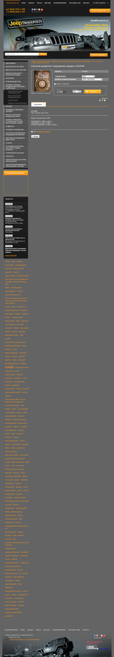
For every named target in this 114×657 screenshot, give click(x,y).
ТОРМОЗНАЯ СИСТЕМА (15, 153)
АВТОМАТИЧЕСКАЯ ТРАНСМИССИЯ (15, 92)
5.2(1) (14, 539)
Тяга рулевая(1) (9, 479)
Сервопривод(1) (9, 483)
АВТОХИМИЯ (10, 63)
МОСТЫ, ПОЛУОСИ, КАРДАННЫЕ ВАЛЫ (13, 115)
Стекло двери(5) (24, 327)
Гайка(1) (20, 584)
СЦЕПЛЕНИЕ (13, 100)
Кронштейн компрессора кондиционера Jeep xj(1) (16, 527)
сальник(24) (24, 426)
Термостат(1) (24, 479)
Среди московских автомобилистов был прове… (14, 222)
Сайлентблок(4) (9, 522)
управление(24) (9, 615)
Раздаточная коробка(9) (11, 573)
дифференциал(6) (22, 594)
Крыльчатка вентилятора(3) (12, 552)
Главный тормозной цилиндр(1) (13, 612)
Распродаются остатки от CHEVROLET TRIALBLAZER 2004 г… (15, 211)
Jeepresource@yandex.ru (17, 639)
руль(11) (24, 378)
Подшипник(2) (24, 552)
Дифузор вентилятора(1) (11, 352)
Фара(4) (7, 511)
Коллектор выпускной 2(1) (12, 562)
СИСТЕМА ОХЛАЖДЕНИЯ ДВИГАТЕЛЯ (15, 139)
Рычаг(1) (7, 601)
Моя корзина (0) (100, 11)
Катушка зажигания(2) (18, 268)
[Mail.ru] (37, 9)
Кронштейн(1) (23, 310)
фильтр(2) (21, 601)
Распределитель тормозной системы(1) (15, 342)
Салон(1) (24, 412)
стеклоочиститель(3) (10, 548)
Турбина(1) (18, 483)
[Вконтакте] (32, 9)
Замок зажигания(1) (23, 408)
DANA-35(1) (16, 504)
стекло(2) (14, 349)
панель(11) (20, 515)
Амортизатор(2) (9, 313)
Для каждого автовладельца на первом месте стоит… (15, 241)
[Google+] (42, 9)
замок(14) (19, 490)
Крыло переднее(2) (10, 412)
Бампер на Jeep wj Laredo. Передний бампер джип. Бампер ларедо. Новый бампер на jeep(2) (16, 282)
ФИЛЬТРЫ (9, 156)
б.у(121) (9, 367)
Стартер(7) (8, 395)
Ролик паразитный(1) (21, 508)
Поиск (24, 3)
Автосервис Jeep (74, 3)
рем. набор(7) (25, 501)
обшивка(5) (21, 605)
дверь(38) (7, 555)
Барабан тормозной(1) (11, 584)
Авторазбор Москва (12, 3)
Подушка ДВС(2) (9, 265)
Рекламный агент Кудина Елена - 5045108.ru (94, 642)
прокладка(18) (20, 465)
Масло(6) (7, 465)
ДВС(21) (27, 462)
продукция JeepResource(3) (12, 405)
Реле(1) (13, 306)
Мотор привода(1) (10, 388)
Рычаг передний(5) (10, 494)
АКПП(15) (7, 408)
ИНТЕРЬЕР (10, 78)
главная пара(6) (24, 562)
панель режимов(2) (10, 275)
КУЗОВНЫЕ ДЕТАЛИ (13, 81)
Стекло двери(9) (24, 455)
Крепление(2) (20, 433)
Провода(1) (16, 472)
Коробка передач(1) (18, 598)
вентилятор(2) (22, 352)
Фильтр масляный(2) (10, 569)
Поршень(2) (8, 419)
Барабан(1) (8, 535)
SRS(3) (13, 261)
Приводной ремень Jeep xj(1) (12, 294)
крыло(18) (25, 490)
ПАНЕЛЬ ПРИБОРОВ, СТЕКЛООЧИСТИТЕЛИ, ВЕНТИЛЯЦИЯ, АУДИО (14, 121)
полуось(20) (8, 268)
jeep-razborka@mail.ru (33, 639)
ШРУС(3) (7, 447)
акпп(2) (22, 405)
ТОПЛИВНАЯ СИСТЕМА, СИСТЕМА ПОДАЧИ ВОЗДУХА (15, 148)
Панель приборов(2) (10, 515)
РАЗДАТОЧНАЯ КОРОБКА (17, 103)
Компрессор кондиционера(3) (13, 345)
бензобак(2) (14, 559)
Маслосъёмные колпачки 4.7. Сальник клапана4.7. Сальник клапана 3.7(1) (15, 400)
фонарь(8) (7, 385)
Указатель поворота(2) (11, 451)
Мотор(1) (17, 371)
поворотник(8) (24, 555)
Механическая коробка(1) (11, 335)
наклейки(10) (8, 426)
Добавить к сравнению (62, 83)
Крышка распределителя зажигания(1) (15, 458)
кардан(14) (13, 594)
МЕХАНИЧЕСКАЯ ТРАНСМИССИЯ (14, 96)
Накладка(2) (8, 539)
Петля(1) (18, 320)
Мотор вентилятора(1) (11, 430)
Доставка (48, 3)
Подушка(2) (14, 601)
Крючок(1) (14, 408)
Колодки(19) (25, 444)
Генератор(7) (8, 472)
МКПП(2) (7, 287)
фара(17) (24, 345)
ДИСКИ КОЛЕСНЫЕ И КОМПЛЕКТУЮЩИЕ (14, 74)
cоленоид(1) (20, 291)
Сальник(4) (17, 313)
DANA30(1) (21, 430)
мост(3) (13, 433)
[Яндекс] (39, 9)
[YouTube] (35, 9)
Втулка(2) (17, 580)
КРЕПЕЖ (9, 106)
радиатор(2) (19, 494)
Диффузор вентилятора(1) (12, 310)
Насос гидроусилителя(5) (11, 455)
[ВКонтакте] (102, 100)
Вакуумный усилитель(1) (21, 367)
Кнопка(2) (7, 356)
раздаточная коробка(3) (23, 275)
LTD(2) (21, 335)
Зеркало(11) (8, 381)
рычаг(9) (23, 472)
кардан (47, 131)
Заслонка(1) (20, 374)
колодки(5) (25, 573)
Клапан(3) (7, 338)
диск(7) (13, 465)
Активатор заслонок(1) (16, 511)
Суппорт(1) (20, 569)
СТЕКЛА (9, 143)
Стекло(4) (7, 261)
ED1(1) (20, 518)
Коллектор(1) (24, 320)
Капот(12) (7, 444)
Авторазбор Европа (60, 3)
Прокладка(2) (20, 324)
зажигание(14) (15, 385)
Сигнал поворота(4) (10, 324)
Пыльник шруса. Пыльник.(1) (12, 566)
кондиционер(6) (21, 306)
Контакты (86, 3)
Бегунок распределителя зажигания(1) (15, 469)
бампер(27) (25, 476)
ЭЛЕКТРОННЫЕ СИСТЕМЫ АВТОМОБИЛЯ (16, 160)
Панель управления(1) (10, 605)
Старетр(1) (18, 388)
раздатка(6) (19, 261)
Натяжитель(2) (8, 587)
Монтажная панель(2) (16, 287)
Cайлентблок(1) (9, 371)
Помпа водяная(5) (9, 320)
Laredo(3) (7, 462)
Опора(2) (7, 559)
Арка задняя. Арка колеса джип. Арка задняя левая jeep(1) (16, 544)
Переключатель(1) (22, 423)
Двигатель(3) (8, 576)
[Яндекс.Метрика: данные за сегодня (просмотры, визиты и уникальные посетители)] (103, 649)
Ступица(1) (14, 356)
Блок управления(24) (20, 265)
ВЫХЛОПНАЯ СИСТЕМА (15, 66)
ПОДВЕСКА (10, 126)
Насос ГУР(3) (8, 272)
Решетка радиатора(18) (19, 381)
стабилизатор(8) (9, 580)
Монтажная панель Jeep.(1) (12, 363)
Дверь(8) (14, 359)
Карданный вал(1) (9, 508)
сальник (40, 131)
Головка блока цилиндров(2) (12, 476)
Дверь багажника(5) (10, 291)
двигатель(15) (21, 359)
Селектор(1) (24, 392)
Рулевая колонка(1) (10, 374)
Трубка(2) (15, 327)
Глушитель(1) (17, 378)
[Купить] (92, 92)
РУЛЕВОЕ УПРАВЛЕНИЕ (15, 130)
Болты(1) (7, 433)
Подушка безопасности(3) (19, 419)
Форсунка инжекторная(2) (11, 608)
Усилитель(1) (22, 331)
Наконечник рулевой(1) (18, 462)
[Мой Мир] (107, 100)
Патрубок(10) (8, 327)
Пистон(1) (7, 306)
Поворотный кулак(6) (10, 423)
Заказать (31, 3)
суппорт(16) (16, 426)
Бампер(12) (21, 535)
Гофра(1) (7, 331)
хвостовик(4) (8, 598)
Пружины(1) (20, 531)
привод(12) (8, 349)
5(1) (20, 573)
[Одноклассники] (105, 100)
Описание (38, 104)
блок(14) (17, 479)
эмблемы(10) (21, 415)
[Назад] (35, 136)
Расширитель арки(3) (17, 317)
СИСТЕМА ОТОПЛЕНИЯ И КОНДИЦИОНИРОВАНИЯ (15, 134)
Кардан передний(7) (10, 490)
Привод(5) (7, 359)
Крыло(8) (15, 272)
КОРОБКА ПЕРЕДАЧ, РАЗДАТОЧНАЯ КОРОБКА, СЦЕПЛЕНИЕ (15, 86)
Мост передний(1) (9, 486)
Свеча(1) (14, 535)
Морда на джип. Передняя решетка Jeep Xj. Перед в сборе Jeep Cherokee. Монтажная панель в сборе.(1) (16, 301)
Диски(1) (7, 594)
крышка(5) (24, 591)
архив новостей (11, 255)
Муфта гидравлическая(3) (11, 440)
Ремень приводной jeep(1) (18, 447)
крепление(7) (25, 313)
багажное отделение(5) (20, 497)
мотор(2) (25, 486)
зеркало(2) (16, 437)
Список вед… (9, 232)
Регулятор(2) (8, 437)
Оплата (39, 3)
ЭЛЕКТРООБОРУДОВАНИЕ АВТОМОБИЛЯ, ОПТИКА (16, 165)
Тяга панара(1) (8, 497)
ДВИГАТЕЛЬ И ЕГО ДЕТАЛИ (16, 70)
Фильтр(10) (14, 331)
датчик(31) (7, 317)
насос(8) (19, 412)
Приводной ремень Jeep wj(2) (13, 591)
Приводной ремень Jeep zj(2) (12, 501)
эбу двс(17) (26, 388)
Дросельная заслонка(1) (11, 518)
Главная (33, 61)
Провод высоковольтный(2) (12, 392)
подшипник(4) (15, 555)
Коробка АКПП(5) (15, 444)
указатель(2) (8, 504)
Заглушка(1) (22, 356)
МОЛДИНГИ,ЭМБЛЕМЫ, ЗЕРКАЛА (15, 110)
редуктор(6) (23, 363)
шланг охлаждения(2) (10, 415)
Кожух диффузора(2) (18, 576)
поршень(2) (19, 486)
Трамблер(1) (18, 522)
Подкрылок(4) (8, 378)
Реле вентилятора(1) (10, 531)
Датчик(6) (22, 440)
